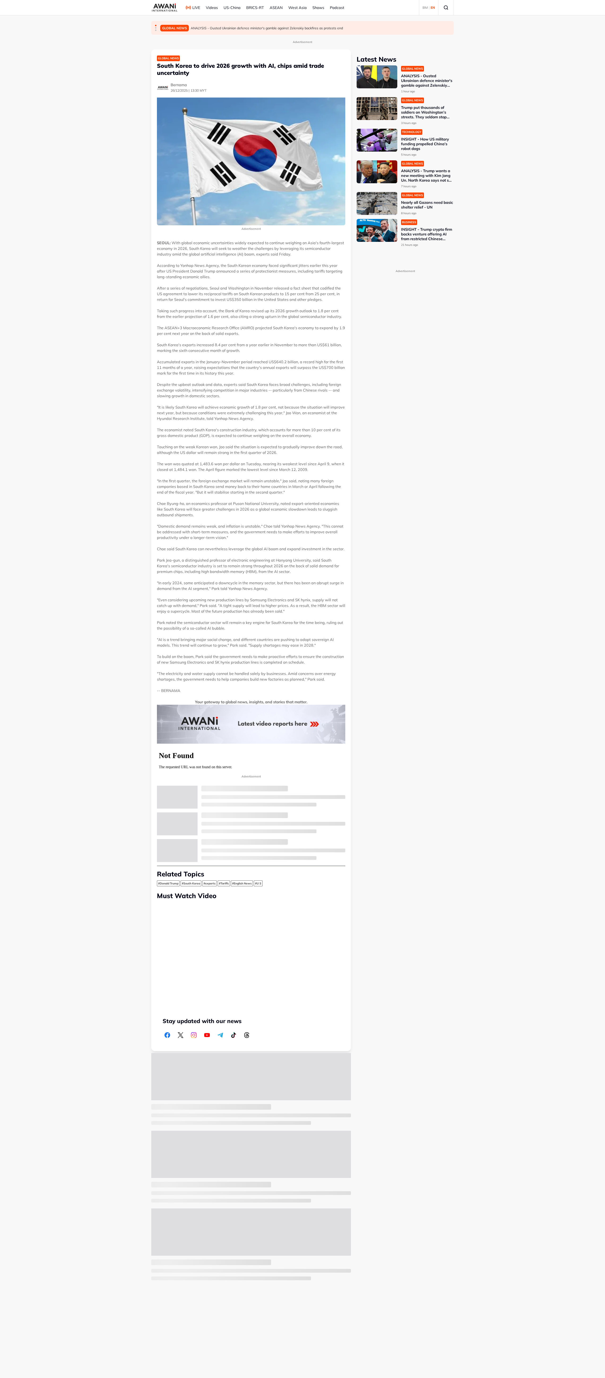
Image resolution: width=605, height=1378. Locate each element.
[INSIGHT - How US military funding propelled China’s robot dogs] (377, 140)
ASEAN (276, 7)
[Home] (164, 7)
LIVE (196, 7)
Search (446, 7)
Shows (318, 7)
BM (425, 7)
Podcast (337, 7)
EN (433, 7)
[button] (155, 25)
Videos (212, 7)
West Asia (297, 7)
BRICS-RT (255, 7)
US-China (232, 7)
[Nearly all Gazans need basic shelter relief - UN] (377, 203)
